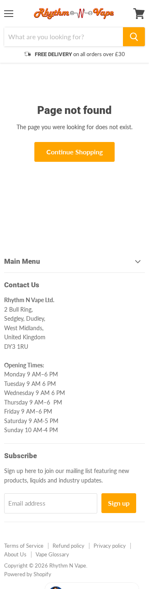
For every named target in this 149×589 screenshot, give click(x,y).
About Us (15, 554)
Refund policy (68, 545)
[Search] (134, 36)
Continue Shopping (74, 152)
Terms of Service (23, 545)
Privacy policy (110, 545)
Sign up (119, 503)
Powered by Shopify (27, 574)
